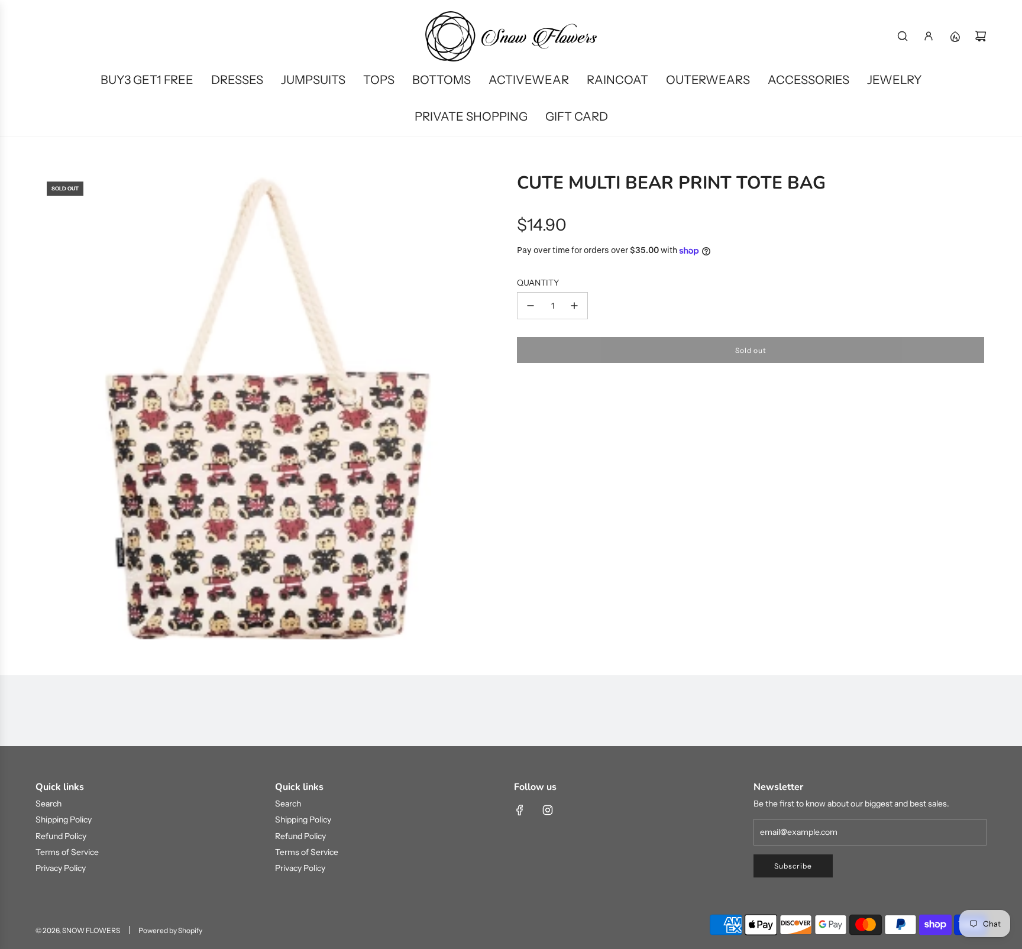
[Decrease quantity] (531, 306)
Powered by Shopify (170, 930)
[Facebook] (520, 810)
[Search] (903, 36)
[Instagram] (548, 810)
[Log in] (929, 36)
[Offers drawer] (955, 36)
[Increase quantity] (574, 306)
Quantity (538, 282)
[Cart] (981, 36)
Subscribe (793, 865)
